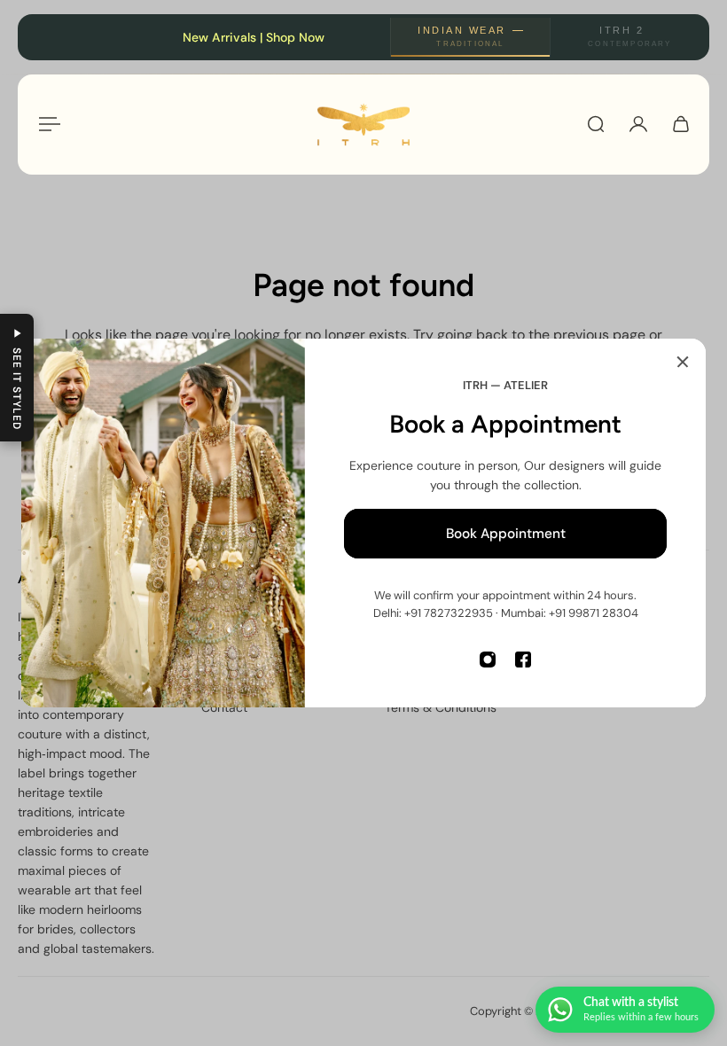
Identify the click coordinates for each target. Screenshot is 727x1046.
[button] (17, 377)
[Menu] (46, 124)
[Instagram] (487, 659)
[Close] (683, 362)
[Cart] (681, 124)
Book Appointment (506, 534)
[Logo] (363, 124)
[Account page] (638, 124)
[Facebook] (523, 659)
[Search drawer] (596, 124)
